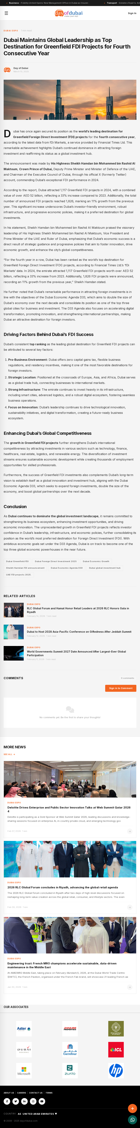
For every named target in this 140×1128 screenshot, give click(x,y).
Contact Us (35, 1093)
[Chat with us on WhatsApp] (132, 1119)
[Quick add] (132, 1108)
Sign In (132, 13)
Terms (49, 1093)
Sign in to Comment (120, 688)
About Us (9, 1093)
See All (8, 754)
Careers (21, 1093)
